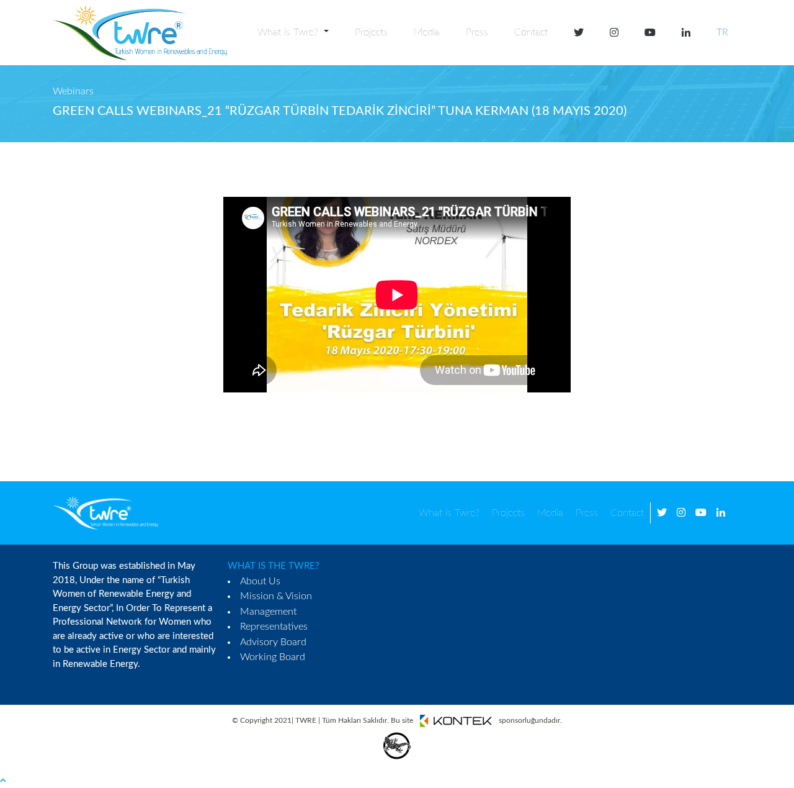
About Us (260, 581)
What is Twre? (449, 513)
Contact (531, 32)
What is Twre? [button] (289, 32)
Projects (371, 32)
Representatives (274, 627)
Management (268, 612)
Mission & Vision (276, 596)
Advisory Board (273, 642)
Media (427, 32)
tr (722, 32)
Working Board (272, 657)
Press (477, 32)
